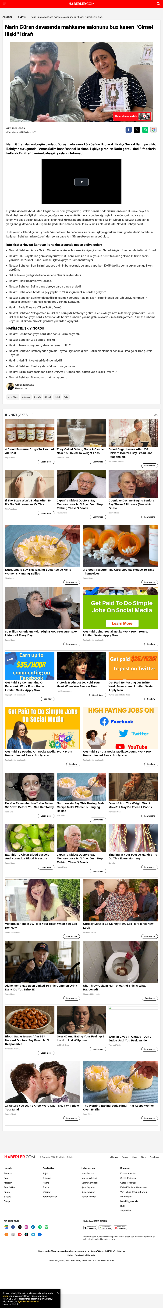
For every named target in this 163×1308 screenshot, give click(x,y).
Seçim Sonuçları (90, 1182)
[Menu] (4, 4)
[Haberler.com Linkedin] (33, 1227)
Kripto (7, 1192)
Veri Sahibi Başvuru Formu (133, 1192)
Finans (46, 1182)
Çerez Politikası (128, 1182)
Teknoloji (47, 1178)
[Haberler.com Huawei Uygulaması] (120, 1227)
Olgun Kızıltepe (24, 384)
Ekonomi (8, 1173)
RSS (122, 1205)
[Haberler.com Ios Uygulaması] (90, 1227)
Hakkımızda (113, 1157)
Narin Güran (13, 397)
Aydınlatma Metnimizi (28, 1301)
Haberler (8, 1168)
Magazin (8, 1182)
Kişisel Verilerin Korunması (133, 1187)
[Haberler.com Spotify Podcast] (46, 1227)
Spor (6, 1178)
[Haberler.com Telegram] (33, 1235)
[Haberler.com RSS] (6, 1235)
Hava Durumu (88, 1173)
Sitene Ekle (125, 1210)
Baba (66, 397)
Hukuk (57, 397)
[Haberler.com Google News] (6, 1227)
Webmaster (126, 1196)
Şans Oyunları (88, 1187)
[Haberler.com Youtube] (19, 1235)
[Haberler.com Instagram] (26, 1227)
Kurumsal (125, 1168)
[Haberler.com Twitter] (19, 1227)
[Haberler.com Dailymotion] (39, 1235)
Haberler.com (88, 1168)
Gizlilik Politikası (128, 1178)
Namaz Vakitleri (89, 1178)
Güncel (47, 397)
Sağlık (46, 1173)
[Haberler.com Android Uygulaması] (105, 1227)
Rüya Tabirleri (88, 1192)
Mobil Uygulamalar (129, 1201)
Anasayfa (7, 16)
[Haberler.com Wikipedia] (13, 1235)
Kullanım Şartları (128, 1173)
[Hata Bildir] (76, 1260)
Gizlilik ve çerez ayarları (59, 1260)
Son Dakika (9, 1187)
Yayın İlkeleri (154, 1157)
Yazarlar (46, 1192)
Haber (70, 1255)
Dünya (7, 1201)
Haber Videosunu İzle (126, 116)
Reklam (125, 1157)
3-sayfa (37, 397)
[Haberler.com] (20, 1157)
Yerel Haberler (50, 1196)
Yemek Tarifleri (89, 1196)
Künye (143, 1157)
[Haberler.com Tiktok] (26, 1235)
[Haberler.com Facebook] (13, 1227)
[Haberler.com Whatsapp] (39, 1227)
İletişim (134, 1157)
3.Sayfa (22, 16)
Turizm (46, 1187)
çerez (5, 1296)
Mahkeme (26, 397)
